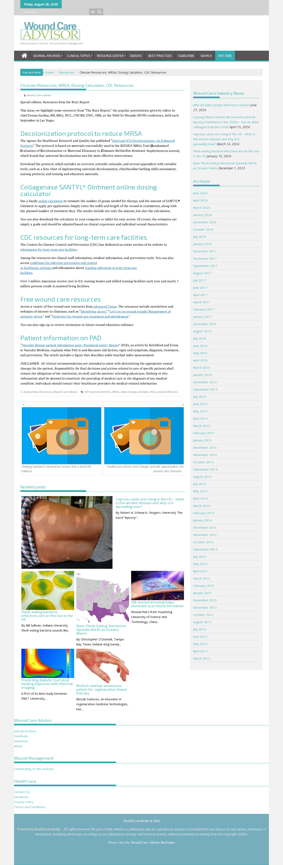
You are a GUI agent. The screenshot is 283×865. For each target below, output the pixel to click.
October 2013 (203, 542)
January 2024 (202, 215)
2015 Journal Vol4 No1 (98, 392)
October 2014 (203, 462)
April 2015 (200, 418)
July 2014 (199, 484)
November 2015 (205, 382)
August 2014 (202, 476)
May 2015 (200, 411)
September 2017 (205, 266)
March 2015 (201, 426)
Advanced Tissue (104, 306)
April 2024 (200, 200)
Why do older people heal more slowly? (221, 105)
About (18, 746)
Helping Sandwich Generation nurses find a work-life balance (56, 468)
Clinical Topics (78, 56)
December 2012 (204, 600)
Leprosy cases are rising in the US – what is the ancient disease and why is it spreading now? (224, 139)
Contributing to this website (34, 769)
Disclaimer (21, 797)
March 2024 (201, 207)
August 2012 (202, 622)
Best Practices (160, 56)
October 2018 (203, 229)
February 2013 (203, 586)
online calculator (50, 201)
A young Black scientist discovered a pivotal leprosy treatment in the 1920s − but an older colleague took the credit (226, 122)
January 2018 (202, 244)
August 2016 (202, 331)
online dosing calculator (134, 392)
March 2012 (201, 658)
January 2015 (202, 440)
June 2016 (200, 346)
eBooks (136, 56)
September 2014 (205, 469)
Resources (45, 392)
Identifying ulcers (93, 311)
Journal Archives (46, 56)
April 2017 (200, 295)
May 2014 (200, 491)
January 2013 (202, 593)
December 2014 (204, 447)
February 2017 (203, 309)
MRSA (115, 392)
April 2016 (200, 360)
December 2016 (204, 324)
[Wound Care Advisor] (24, 55)
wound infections (167, 392)
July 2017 (199, 280)
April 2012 (200, 651)
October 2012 (203, 615)
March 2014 (201, 506)
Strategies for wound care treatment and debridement (90, 316)
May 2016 (200, 353)
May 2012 (200, 644)
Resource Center (110, 56)
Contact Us (22, 792)
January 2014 (202, 520)
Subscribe (186, 56)
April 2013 (200, 571)
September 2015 (205, 389)
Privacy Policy (24, 802)
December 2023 (204, 222)
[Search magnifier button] (99, 11)
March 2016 (201, 367)
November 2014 (205, 455)
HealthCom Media (47, 829)
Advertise (21, 741)
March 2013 (201, 578)
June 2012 (200, 636)
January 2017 (202, 317)
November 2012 (205, 607)
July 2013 (199, 556)
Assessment (31, 392)
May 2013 (200, 564)
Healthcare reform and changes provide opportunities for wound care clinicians (145, 468)
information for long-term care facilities (48, 249)
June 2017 (200, 287)
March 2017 (201, 302)
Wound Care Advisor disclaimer (153, 842)
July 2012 (199, 629)
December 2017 (204, 251)
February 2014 (203, 513)
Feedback (21, 736)
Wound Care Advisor (39, 95)
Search (206, 56)
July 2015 (199, 396)
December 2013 (204, 527)
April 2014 (200, 498)
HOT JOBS (225, 56)
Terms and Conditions (29, 807)
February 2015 (203, 433)
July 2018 (199, 237)
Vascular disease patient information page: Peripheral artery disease (70, 345)
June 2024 (200, 193)
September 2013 (205, 549)
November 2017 (205, 258)
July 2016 (199, 338)
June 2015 (200, 404)
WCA (153, 392)
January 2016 (202, 375)
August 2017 (202, 273)
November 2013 (205, 535)
